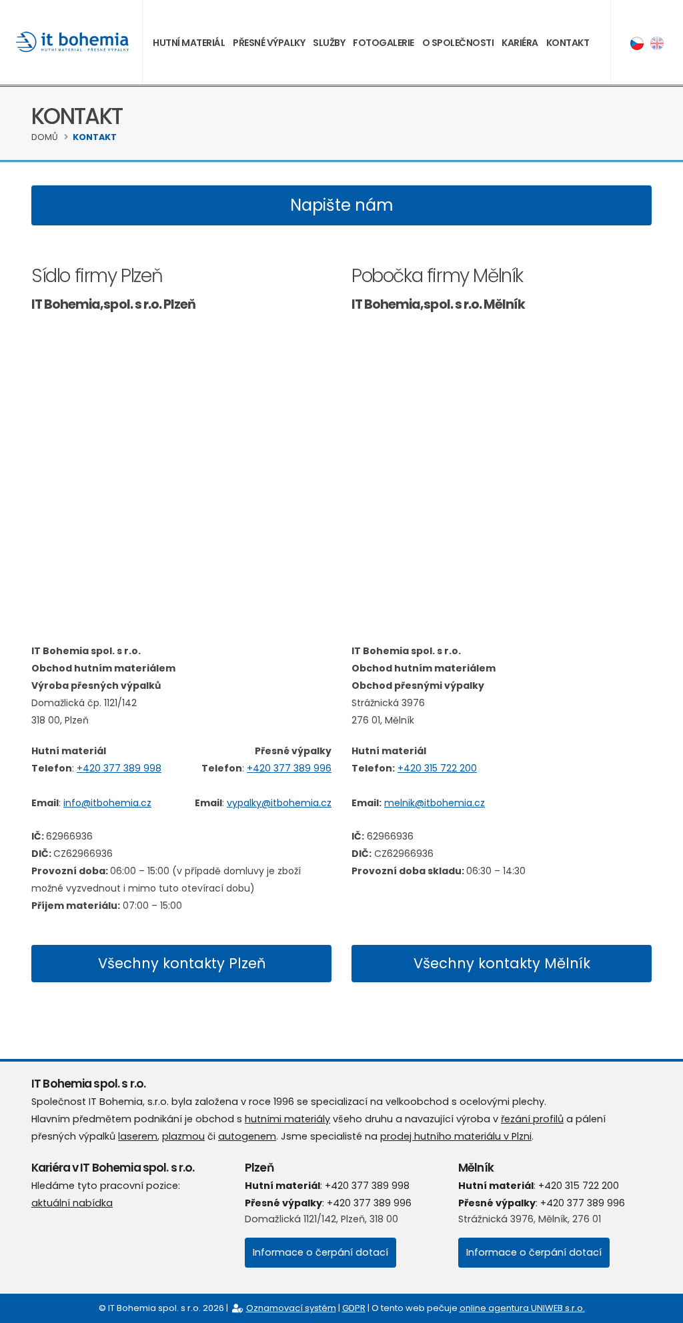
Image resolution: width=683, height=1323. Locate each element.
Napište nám (342, 205)
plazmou (183, 1136)
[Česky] (637, 43)
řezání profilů (532, 1119)
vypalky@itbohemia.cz (279, 803)
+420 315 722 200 (437, 768)
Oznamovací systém (291, 1308)
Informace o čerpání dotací (320, 1252)
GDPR (354, 1308)
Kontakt (568, 42)
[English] (657, 43)
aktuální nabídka (72, 1203)
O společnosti (458, 42)
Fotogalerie (383, 42)
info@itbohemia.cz (107, 803)
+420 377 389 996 (289, 768)
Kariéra (520, 42)
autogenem (247, 1136)
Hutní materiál (189, 42)
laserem (137, 1136)
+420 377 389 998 (119, 768)
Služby (329, 42)
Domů (44, 137)
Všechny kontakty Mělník (502, 963)
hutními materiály (287, 1119)
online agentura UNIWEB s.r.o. (522, 1308)
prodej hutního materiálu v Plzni (456, 1136)
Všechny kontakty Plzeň (181, 963)
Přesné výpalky (269, 42)
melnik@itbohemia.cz (434, 803)
